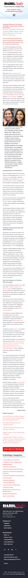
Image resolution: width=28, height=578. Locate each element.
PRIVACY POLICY (8, 537)
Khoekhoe (5, 201)
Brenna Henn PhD (16, 94)
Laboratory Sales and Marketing (11, 485)
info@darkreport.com (10, 516)
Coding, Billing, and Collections (11, 459)
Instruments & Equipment (9, 466)
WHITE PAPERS (8, 528)
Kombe (23, 382)
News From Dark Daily (8, 496)
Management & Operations (10, 493)
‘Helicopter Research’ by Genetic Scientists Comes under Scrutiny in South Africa (13, 26)
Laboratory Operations (9, 480)
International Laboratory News (16, 29)
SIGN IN (6, 563)
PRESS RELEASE (8, 544)
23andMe (13, 245)
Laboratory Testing (18, 31)
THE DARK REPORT (9, 555)
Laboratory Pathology (8, 31)
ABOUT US (6, 535)
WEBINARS (6, 523)
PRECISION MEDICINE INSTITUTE (12, 559)
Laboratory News (7, 478)
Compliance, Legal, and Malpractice (12, 462)
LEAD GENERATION (9, 542)
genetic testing (13, 50)
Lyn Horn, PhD (16, 329)
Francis (19, 382)
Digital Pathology (7, 464)
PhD (4, 384)
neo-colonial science (16, 73)
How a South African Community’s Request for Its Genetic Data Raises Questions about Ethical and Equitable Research (13, 418)
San (11, 201)
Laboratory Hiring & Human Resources (13, 469)
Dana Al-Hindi (6, 94)
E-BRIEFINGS (7, 525)
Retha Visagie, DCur (18, 320)
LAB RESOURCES (8, 539)
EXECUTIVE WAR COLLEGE (11, 557)
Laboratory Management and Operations (13, 475)
